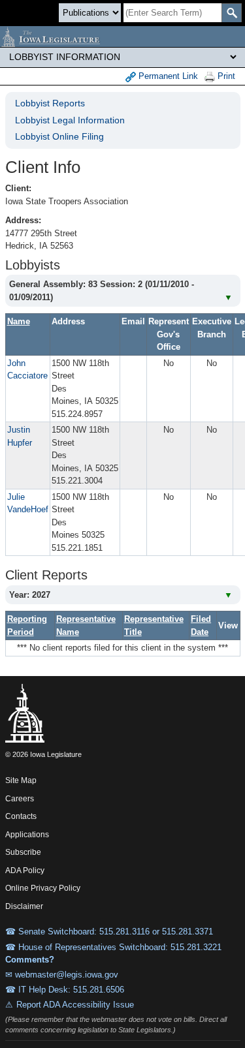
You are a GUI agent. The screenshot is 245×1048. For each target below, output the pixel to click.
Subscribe (23, 852)
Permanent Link (167, 76)
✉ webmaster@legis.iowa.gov (61, 974)
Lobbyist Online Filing (59, 136)
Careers (19, 798)
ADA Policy (24, 870)
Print (225, 76)
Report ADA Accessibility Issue (75, 1004)
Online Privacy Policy (42, 888)
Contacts (21, 816)
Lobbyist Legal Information (70, 120)
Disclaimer (24, 906)
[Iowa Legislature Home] (122, 36)
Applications (27, 834)
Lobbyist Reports (50, 103)
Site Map (21, 780)
